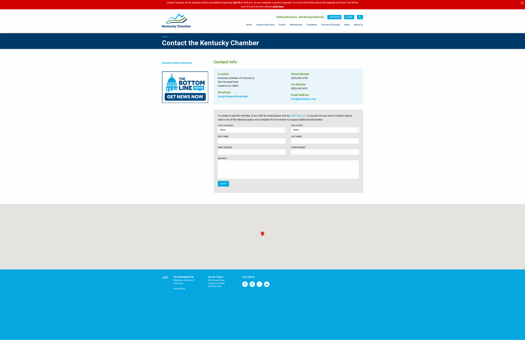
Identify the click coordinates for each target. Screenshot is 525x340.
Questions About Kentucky (177, 62)
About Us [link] (358, 24)
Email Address (225, 147)
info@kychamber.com (303, 99)
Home (165, 36)
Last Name (296, 136)
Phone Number (298, 147)
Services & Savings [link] (330, 24)
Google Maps (225, 96)
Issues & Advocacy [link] (265, 24)
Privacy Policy (179, 288)
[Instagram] (253, 283)
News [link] (347, 24)
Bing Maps (242, 96)
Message (222, 158)
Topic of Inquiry (226, 125)
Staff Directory (298, 115)
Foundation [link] (311, 24)
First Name (223, 136)
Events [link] (282, 24)
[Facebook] (245, 283)
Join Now (334, 17)
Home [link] (249, 24)
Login (349, 17)
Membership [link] (296, 24)
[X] (260, 283)
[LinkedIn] (267, 283)
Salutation (296, 125)
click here (278, 6)
